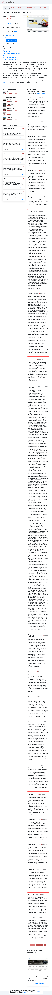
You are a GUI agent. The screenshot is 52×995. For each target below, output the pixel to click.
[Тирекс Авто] (4, 109)
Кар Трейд (10, 51)
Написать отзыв (12, 40)
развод (4, 37)
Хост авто (9, 113)
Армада (9, 57)
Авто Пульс (10, 59)
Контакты (46, 993)
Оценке (43, 93)
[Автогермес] (4, 92)
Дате (38, 93)
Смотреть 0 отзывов (38, 983)
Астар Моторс (10, 99)
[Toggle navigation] (48, 2)
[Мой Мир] (17, 44)
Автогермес (10, 91)
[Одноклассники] (10, 44)
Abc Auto (9, 117)
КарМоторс (10, 104)
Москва (9, 23)
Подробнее (21, 137)
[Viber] (13, 44)
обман (15, 35)
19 (17, 110)
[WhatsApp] (15, 44)
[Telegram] (12, 44)
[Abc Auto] (4, 118)
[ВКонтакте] (8, 44)
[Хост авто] (4, 114)
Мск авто (30, 973)
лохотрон (11, 35)
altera (7, 35)
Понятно (39, 991)
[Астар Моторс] (4, 100)
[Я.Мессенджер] (6, 44)
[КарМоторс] (4, 105)
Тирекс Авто (10, 108)
